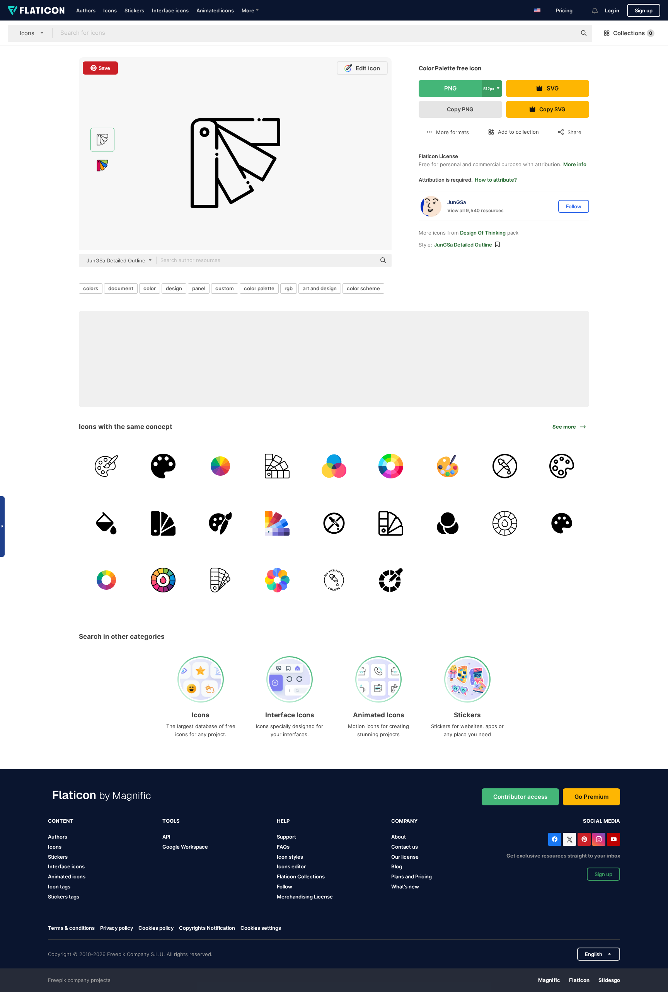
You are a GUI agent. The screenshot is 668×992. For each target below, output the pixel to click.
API (166, 837)
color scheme (363, 288)
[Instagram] (598, 839)
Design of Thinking (483, 233)
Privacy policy (116, 928)
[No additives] (505, 466)
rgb (289, 288)
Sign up (644, 10)
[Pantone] (277, 466)
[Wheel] (505, 523)
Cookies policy (156, 928)
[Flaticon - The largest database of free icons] (36, 10)
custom (224, 288)
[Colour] (334, 466)
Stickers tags (63, 896)
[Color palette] (448, 466)
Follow (284, 886)
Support (286, 837)
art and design (320, 288)
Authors (85, 10)
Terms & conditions (71, 928)
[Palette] (163, 466)
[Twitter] (569, 839)
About (398, 837)
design (174, 288)
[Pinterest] (584, 839)
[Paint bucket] (106, 523)
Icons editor (291, 866)
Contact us (404, 847)
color (149, 288)
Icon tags (59, 886)
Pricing (564, 10)
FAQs (283, 847)
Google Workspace (185, 847)
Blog (396, 866)
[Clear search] (566, 33)
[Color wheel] (220, 466)
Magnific (549, 980)
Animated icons (215, 10)
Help (283, 821)
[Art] (106, 466)
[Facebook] (554, 839)
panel (198, 288)
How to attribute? (496, 180)
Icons (110, 10)
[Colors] (334, 580)
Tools (171, 821)
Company (404, 821)
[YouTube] (613, 839)
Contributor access (520, 796)
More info (574, 164)
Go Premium (591, 796)
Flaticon (579, 980)
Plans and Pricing (411, 876)
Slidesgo (609, 980)
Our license (405, 857)
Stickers (134, 10)
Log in (612, 10)
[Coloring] (334, 523)
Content (60, 821)
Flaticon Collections (301, 876)
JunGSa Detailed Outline (463, 245)
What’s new (405, 886)
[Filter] (448, 523)
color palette (259, 288)
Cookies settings (260, 928)
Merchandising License (305, 896)
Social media (601, 821)
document (120, 288)
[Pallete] (562, 523)
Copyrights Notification (207, 928)
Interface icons (170, 10)
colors (90, 288)
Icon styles (290, 857)
